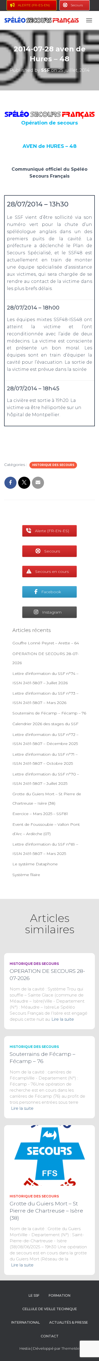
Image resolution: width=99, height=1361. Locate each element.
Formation (59, 1295)
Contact (50, 1336)
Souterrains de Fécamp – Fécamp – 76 (49, 713)
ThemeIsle (70, 1348)
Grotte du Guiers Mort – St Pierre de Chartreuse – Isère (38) (46, 1210)
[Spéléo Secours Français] (43, 20)
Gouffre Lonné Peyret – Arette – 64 (45, 643)
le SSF (34, 1295)
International (25, 1322)
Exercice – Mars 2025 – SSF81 (40, 813)
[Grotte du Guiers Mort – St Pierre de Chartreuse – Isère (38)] (49, 1154)
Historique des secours (53, 465)
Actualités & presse (68, 1322)
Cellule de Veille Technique (49, 1309)
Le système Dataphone (35, 864)
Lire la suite (62, 1019)
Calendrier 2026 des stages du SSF (45, 723)
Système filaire (26, 874)
